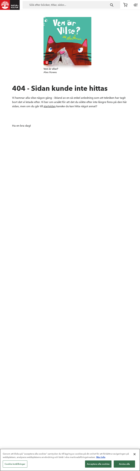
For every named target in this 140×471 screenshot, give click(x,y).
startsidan (50, 106)
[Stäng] (134, 454)
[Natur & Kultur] (10, 5)
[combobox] (71, 5)
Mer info (100, 457)
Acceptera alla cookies (98, 464)
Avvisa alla (124, 464)
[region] (70, 460)
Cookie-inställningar (15, 464)
